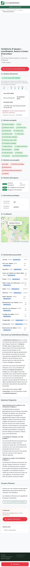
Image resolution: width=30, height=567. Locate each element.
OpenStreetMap (24, 241)
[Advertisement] (15, 29)
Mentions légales (5, 558)
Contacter (16, 564)
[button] (15, 228)
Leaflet (18, 241)
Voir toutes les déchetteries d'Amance (14, 502)
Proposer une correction (21, 556)
